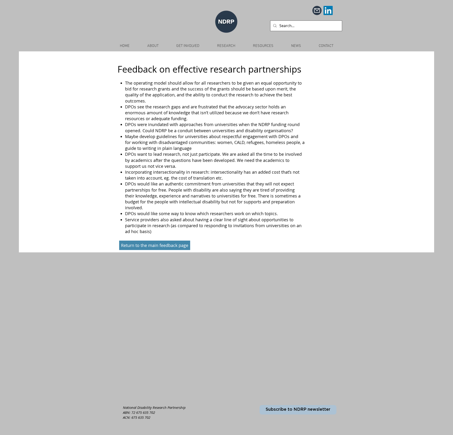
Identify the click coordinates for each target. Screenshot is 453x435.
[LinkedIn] (328, 10)
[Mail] (317, 10)
